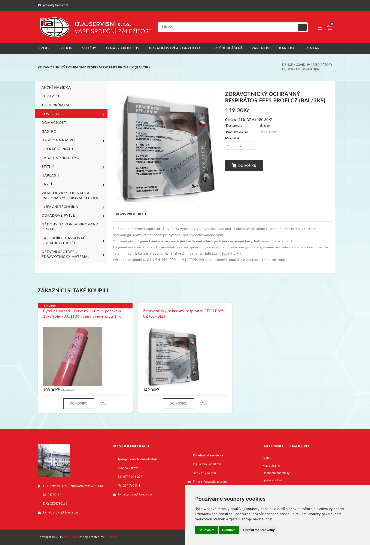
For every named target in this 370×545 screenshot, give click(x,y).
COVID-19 (303, 64)
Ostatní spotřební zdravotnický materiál (66, 254)
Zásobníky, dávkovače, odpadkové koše (65, 240)
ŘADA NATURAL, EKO (61, 158)
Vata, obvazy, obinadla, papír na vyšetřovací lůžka (70, 195)
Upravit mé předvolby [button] (259, 530)
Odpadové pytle (58, 215)
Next (217, 148)
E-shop (65, 48)
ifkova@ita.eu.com (215, 481)
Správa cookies (272, 480)
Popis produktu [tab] (131, 214)
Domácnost (54, 122)
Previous (115, 148)
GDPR (267, 458)
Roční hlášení (227, 48)
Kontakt (313, 48)
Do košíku (247, 166)
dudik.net (111, 537)
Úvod (43, 48)
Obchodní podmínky (276, 473)
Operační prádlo (59, 149)
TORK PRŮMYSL (56, 105)
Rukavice (51, 96)
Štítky (48, 166)
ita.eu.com (71, 537)
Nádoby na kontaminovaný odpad (70, 227)
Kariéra (287, 48)
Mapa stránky (271, 465)
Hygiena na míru (58, 140)
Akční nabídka (307, 69)
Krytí (47, 184)
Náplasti (50, 175)
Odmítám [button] (229, 530)
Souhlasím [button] (206, 530)
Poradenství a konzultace (176, 48)
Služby (89, 48)
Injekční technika (60, 206)
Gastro (49, 131)
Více (103, 403)
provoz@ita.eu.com (65, 512)
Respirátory (322, 64)
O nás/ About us (122, 48)
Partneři (260, 48)
